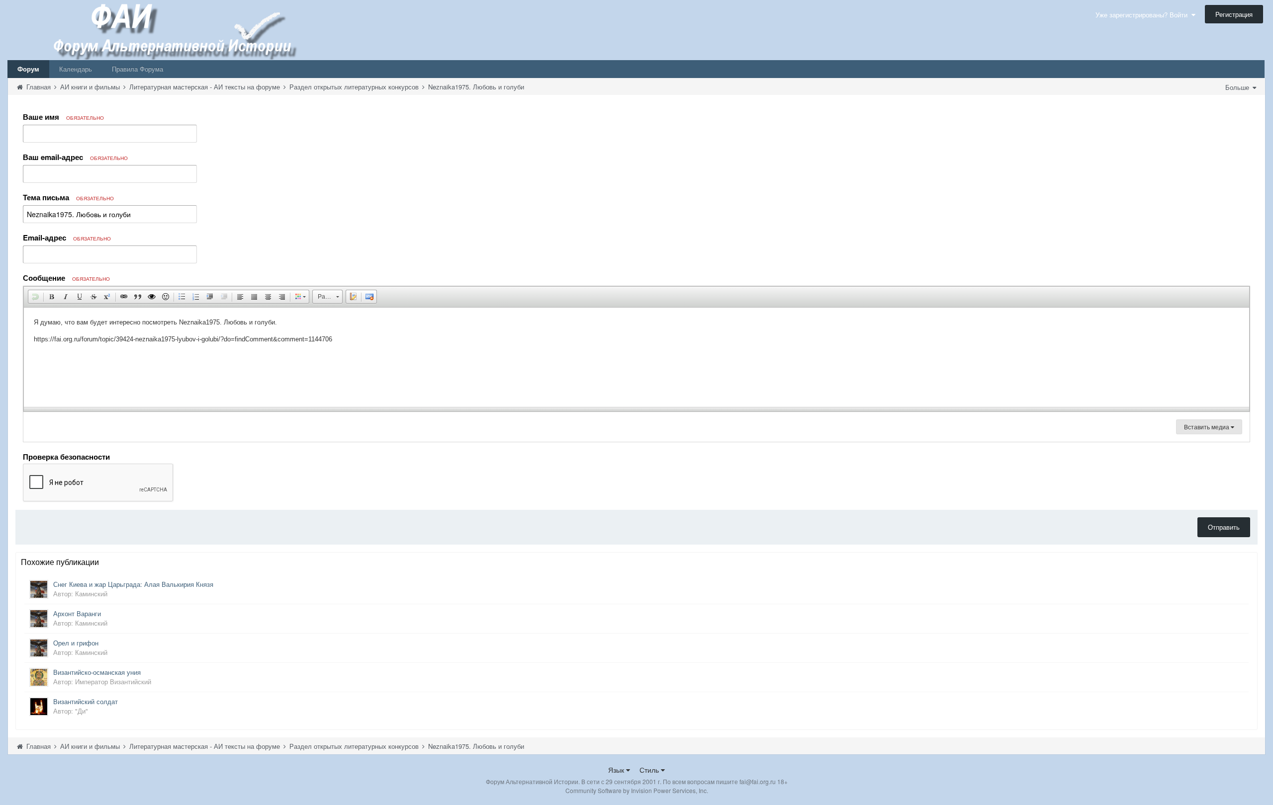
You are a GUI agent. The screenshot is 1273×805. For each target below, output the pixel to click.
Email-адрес (67, 237)
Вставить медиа (1207, 426)
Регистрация (1234, 14)
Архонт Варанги (77, 613)
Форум (28, 69)
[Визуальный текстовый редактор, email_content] (636, 357)
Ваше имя (63, 116)
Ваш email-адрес (75, 157)
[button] (35, 296)
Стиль (650, 770)
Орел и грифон (75, 642)
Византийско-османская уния (97, 672)
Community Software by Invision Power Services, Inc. (636, 790)
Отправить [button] (1224, 527)
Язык (617, 770)
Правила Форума (137, 69)
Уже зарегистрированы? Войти (1143, 14)
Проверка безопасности (66, 456)
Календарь (75, 69)
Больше (1238, 87)
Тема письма (68, 197)
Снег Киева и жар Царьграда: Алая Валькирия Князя (133, 584)
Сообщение (66, 277)
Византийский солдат (85, 701)
